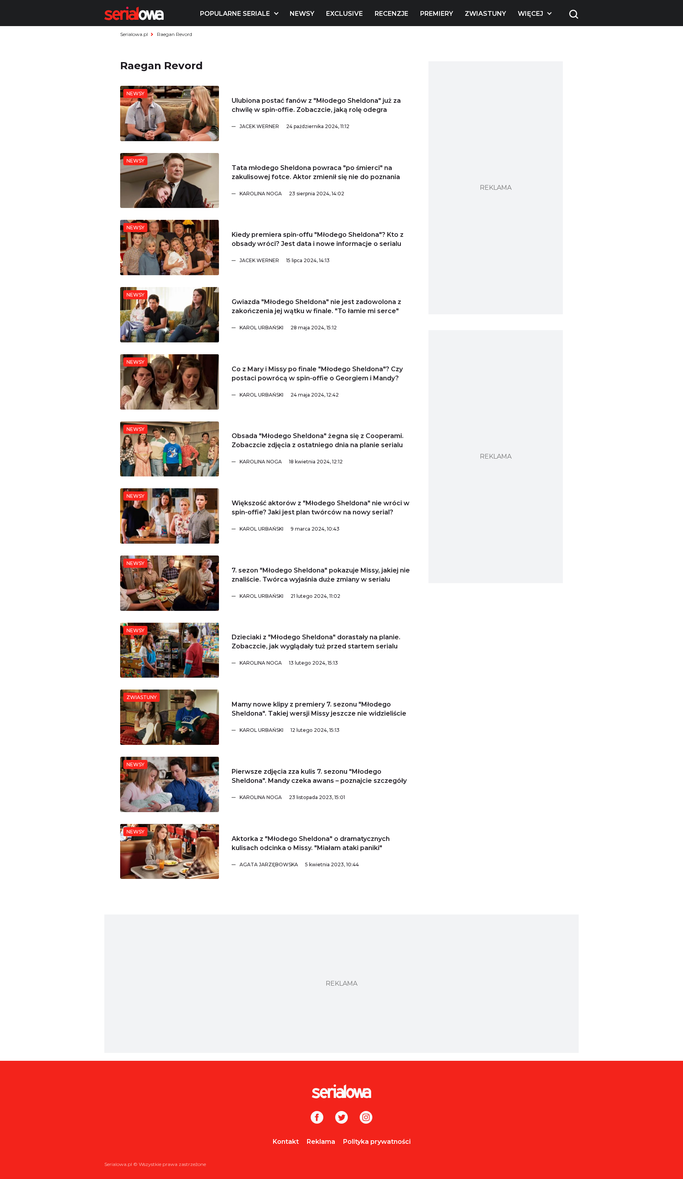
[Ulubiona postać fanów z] (169, 113)
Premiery (436, 13)
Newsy (302, 13)
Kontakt (286, 1141)
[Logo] (134, 13)
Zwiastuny (485, 13)
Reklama (321, 1141)
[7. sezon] (169, 583)
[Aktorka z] (169, 851)
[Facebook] (317, 1118)
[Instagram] (366, 1118)
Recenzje (391, 13)
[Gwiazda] (169, 314)
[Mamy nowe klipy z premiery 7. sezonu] (169, 717)
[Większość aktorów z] (169, 516)
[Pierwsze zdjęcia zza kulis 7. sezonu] (169, 784)
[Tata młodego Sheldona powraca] (169, 180)
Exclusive (344, 13)
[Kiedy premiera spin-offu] (169, 247)
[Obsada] (169, 449)
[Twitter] (341, 1118)
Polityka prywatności (377, 1141)
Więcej (530, 13)
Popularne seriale (235, 13)
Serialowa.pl (134, 34)
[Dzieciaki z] (169, 650)
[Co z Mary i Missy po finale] (169, 382)
